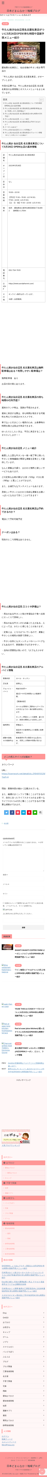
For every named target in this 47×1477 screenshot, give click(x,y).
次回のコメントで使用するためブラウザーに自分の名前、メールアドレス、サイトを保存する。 (23, 904)
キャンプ (8, 1178)
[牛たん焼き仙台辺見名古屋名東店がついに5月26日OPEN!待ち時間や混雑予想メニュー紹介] (23, 812)
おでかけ (10, 1163)
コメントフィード (9, 1442)
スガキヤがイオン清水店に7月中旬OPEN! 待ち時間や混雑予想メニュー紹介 (23, 1296)
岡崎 (8, 1238)
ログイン (5, 1436)
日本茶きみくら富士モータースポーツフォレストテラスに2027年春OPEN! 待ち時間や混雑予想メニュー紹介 (23, 1275)
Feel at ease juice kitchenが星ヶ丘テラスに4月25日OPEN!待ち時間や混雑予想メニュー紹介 (29, 1031)
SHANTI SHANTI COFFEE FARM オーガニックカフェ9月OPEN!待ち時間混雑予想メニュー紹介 (30, 953)
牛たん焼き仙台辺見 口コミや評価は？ (18, 130)
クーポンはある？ (11, 127)
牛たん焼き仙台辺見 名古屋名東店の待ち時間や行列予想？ (23, 115)
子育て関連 (11, 1183)
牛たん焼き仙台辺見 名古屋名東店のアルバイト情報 (23, 133)
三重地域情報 (10, 1249)
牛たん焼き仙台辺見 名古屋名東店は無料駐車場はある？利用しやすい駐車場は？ (23, 109)
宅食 (6, 1208)
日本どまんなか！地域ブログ (23, 10)
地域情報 (10, 1223)
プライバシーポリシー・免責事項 (26, 1458)
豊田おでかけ (12, 1173)
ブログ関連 (9, 1213)
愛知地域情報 (10, 1228)
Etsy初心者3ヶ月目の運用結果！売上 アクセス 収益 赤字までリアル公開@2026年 (23, 1283)
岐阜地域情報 (10, 1254)
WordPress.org (8, 1445)
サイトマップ (21, 1460)
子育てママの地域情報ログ (23, 1470)
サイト (5, 894)
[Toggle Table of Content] (40, 100)
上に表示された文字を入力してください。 (18, 914)
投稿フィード (7, 1439)
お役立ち (10, 1198)
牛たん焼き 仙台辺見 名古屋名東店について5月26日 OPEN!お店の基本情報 (23, 104)
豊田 (8, 1233)
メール (6, 884)
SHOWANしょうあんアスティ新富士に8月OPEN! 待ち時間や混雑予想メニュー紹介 (23, 1267)
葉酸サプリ (9, 1193)
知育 (6, 1188)
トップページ (9, 1458)
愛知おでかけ (10, 1168)
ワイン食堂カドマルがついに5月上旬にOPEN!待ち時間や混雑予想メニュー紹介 (30, 973)
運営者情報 (31, 1460)
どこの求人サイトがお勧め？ (17, 135)
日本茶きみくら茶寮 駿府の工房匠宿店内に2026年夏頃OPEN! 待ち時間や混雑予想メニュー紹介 (23, 1289)
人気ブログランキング (11, 1145)
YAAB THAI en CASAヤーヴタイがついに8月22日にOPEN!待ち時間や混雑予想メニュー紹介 (29, 1012)
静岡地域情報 (10, 1244)
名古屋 (6, 823)
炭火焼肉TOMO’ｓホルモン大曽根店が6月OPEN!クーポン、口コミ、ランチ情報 (30, 1051)
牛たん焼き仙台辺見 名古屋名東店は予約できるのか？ (22, 123)
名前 (5, 875)
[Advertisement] (23, 334)
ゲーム (7, 1218)
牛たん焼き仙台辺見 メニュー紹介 (17, 119)
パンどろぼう (10, 1203)
